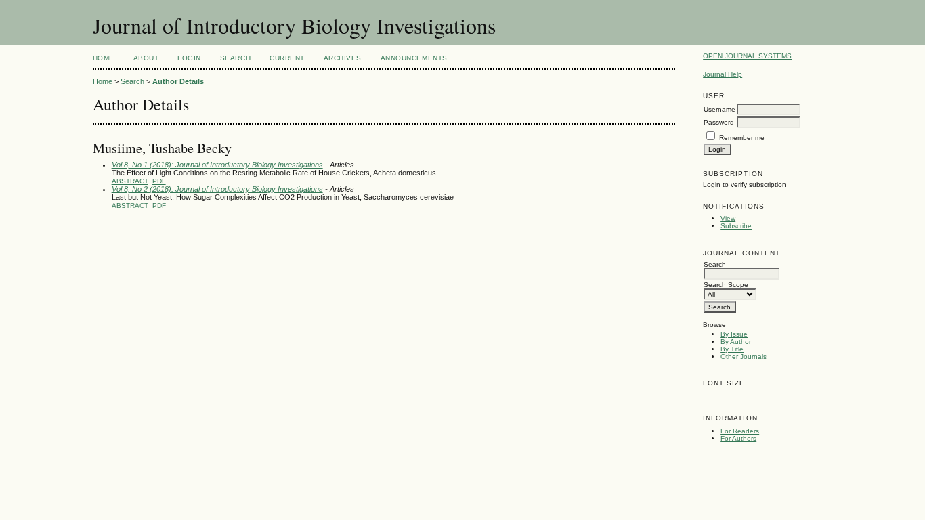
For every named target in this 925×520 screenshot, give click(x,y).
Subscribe (736, 226)
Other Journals (743, 356)
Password (719, 122)
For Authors (738, 438)
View (727, 218)
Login (189, 58)
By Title (732, 349)
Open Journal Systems (747, 56)
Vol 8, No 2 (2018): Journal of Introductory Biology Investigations (217, 189)
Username (719, 109)
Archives (343, 58)
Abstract (130, 181)
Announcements (414, 58)
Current (287, 58)
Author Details (178, 81)
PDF (159, 181)
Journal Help (722, 74)
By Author (735, 341)
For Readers (739, 431)
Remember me (742, 138)
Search (235, 58)
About (146, 58)
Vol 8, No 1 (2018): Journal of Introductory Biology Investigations (217, 164)
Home (103, 58)
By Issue (734, 334)
